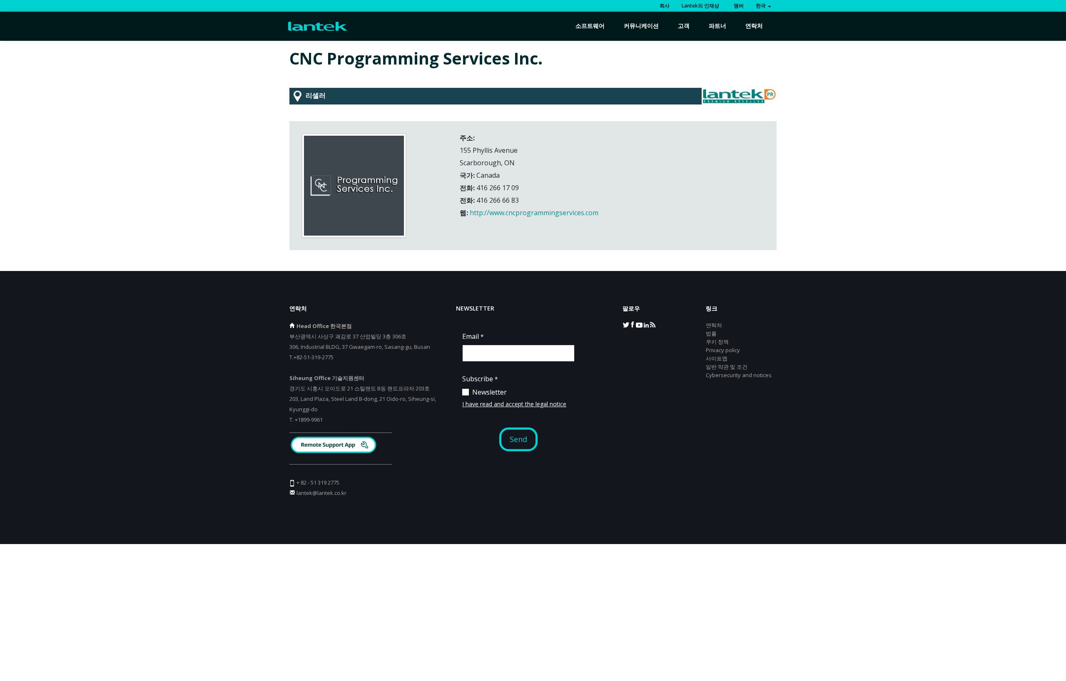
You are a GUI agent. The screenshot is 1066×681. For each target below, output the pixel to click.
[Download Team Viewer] (334, 446)
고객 (684, 26)
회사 (665, 5)
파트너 (717, 26)
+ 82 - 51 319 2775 (317, 482)
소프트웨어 (590, 26)
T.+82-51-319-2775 (311, 357)
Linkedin (646, 324)
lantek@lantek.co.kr (321, 493)
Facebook (632, 324)
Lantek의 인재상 (700, 5)
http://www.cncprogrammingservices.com (534, 212)
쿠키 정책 (717, 341)
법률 (711, 333)
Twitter (626, 324)
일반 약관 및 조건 (726, 366)
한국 (761, 5)
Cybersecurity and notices (739, 375)
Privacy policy (723, 350)
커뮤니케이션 (641, 26)
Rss (652, 324)
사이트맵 (716, 358)
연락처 (754, 26)
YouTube (639, 324)
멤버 (737, 5)
